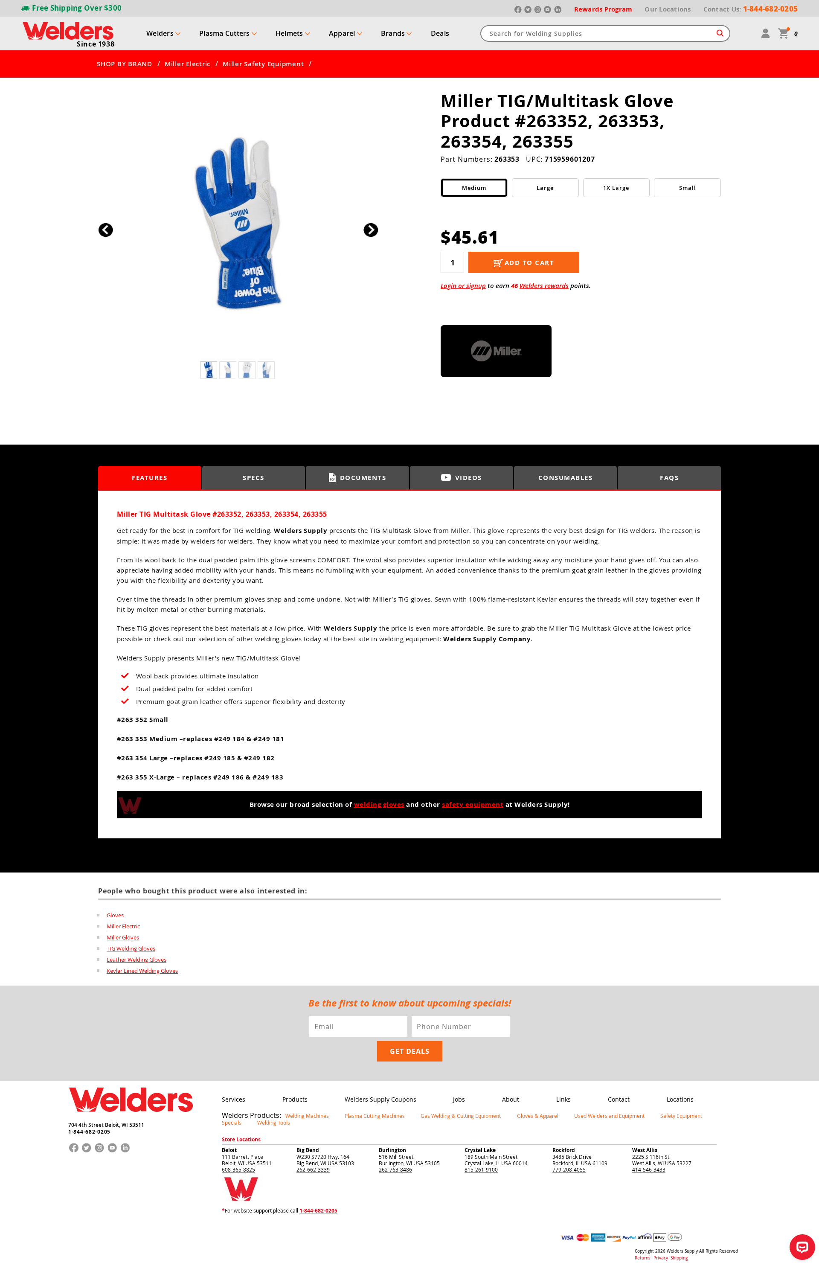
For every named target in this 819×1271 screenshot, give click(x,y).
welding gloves (379, 804)
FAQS (669, 477)
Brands (393, 33)
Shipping (679, 1258)
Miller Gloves (123, 937)
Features (149, 477)
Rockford (563, 1150)
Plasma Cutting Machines (375, 1115)
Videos (468, 477)
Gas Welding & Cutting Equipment (461, 1115)
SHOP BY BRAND (124, 64)
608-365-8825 (238, 1169)
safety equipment (472, 804)
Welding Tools (273, 1122)
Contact (619, 1099)
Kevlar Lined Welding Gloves (142, 970)
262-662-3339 (313, 1169)
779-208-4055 (569, 1169)
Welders (160, 33)
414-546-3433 (648, 1169)
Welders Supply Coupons (380, 1099)
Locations (680, 1099)
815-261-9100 (481, 1169)
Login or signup (463, 285)
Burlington (392, 1150)
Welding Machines (307, 1115)
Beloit (229, 1150)
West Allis (644, 1150)
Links (563, 1099)
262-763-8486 (395, 1169)
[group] (238, 227)
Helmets (289, 33)
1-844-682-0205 (89, 1131)
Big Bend (307, 1150)
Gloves (115, 915)
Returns (643, 1258)
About (510, 1099)
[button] (370, 229)
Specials (231, 1122)
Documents (363, 477)
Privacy (661, 1258)
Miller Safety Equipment (263, 64)
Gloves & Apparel (537, 1115)
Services (233, 1099)
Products (295, 1099)
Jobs (459, 1099)
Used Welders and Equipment (609, 1115)
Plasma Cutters (224, 33)
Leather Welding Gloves (136, 959)
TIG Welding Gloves (131, 948)
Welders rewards (544, 285)
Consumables (565, 477)
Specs (253, 477)
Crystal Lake (480, 1150)
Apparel (342, 33)
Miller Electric (187, 64)
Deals (440, 33)
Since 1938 (95, 44)
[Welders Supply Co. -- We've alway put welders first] (130, 1119)
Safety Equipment (681, 1115)
